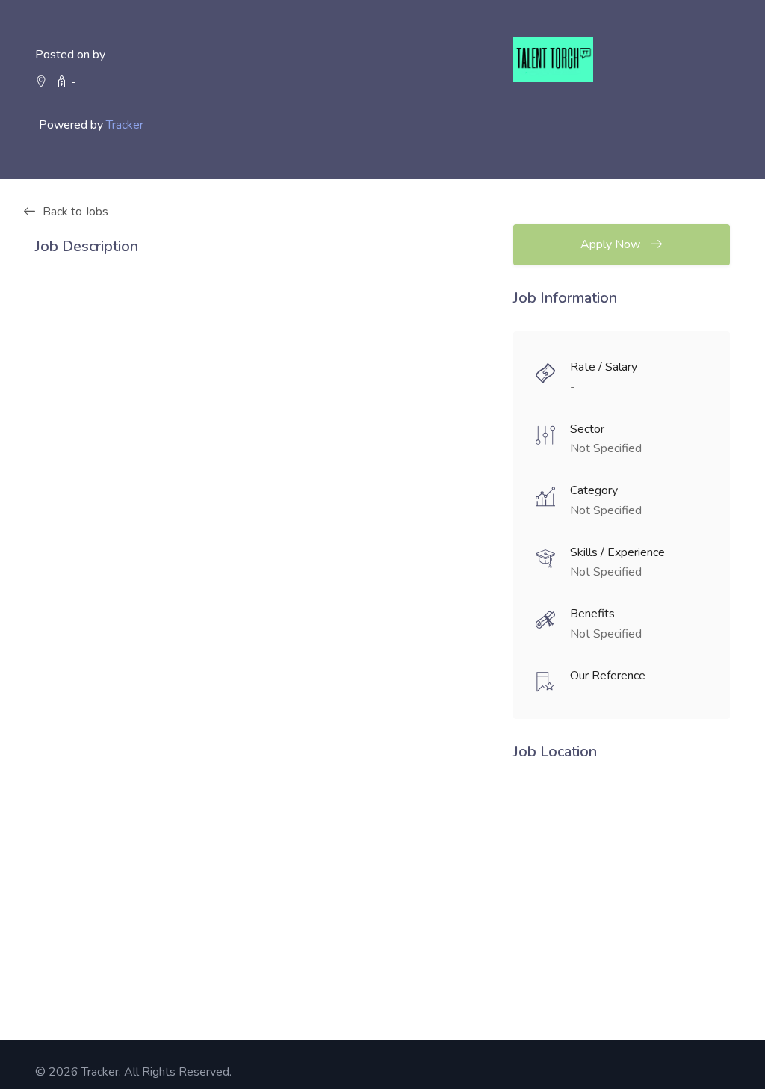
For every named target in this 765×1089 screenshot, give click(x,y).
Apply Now (611, 244)
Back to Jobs (75, 211)
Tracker (124, 125)
